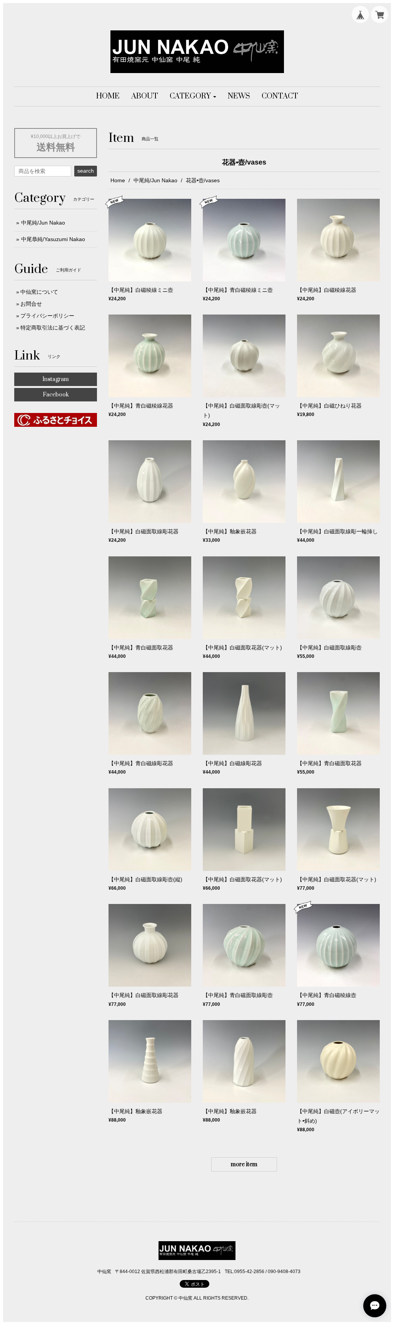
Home (117, 180)
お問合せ (31, 304)
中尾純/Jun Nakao (155, 180)
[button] (193, 96)
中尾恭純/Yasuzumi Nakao (53, 239)
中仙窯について (39, 292)
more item (244, 1164)
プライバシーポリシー (47, 316)
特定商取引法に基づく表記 (52, 328)
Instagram (55, 379)
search (85, 171)
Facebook (56, 394)
